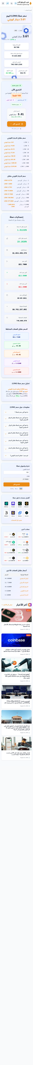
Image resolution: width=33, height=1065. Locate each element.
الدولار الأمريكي (24, 582)
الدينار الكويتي (26, 469)
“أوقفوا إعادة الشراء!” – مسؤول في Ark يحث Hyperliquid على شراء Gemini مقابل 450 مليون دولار (17, 676)
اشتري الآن (16, 124)
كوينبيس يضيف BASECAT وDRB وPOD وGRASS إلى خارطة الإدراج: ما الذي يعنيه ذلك (17, 702)
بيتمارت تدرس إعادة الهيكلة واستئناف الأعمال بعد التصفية (17, 625)
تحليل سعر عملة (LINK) (21, 383)
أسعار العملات (28, 10)
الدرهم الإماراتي (24, 586)
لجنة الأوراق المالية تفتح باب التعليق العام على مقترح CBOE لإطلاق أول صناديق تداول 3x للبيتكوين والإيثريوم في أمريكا (17, 727)
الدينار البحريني (24, 595)
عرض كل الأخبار (7, 605)
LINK (28, 476)
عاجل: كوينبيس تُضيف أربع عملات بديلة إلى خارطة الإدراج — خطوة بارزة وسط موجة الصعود (16, 650)
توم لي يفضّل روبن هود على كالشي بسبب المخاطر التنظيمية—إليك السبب (18, 753)
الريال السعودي (24, 578)
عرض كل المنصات (16, 520)
